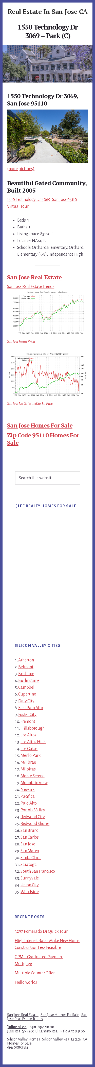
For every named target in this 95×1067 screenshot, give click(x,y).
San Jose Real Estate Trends (30, 286)
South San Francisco (38, 871)
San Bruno (30, 830)
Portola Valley (33, 810)
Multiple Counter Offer (35, 973)
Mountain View (34, 783)
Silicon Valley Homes (23, 1039)
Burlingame (28, 680)
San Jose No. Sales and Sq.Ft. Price (30, 404)
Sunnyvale (30, 878)
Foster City (27, 714)
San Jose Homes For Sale (39, 425)
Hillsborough (33, 728)
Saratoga (28, 864)
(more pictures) (20, 169)
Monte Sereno (33, 776)
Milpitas (28, 769)
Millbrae (28, 762)
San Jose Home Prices (21, 341)
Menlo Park (31, 755)
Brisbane (26, 674)
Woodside (30, 892)
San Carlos (30, 837)
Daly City (26, 701)
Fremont (28, 721)
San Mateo (30, 851)
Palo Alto (29, 803)
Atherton (26, 660)
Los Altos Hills (33, 742)
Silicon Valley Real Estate (61, 1039)
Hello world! (26, 982)
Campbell (26, 687)
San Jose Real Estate (34, 277)
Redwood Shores (35, 823)
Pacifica (27, 796)
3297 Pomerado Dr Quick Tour (41, 931)
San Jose (28, 844)
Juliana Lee (17, 1027)
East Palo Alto (30, 708)
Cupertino (27, 694)
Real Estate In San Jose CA (48, 11)
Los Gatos (29, 748)
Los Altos (28, 735)
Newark (28, 789)
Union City (30, 885)
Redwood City (33, 817)
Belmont (25, 667)
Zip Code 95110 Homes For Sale (43, 438)
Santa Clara (31, 858)
